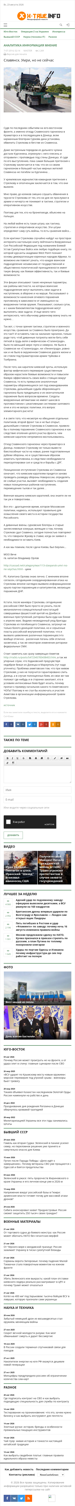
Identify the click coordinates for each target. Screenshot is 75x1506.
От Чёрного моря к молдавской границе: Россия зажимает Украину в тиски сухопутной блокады (33, 1248)
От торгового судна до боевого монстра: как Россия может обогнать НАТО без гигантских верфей (34, 1234)
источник (9, 705)
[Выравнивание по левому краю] (30, 758)
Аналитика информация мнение (30, 45)
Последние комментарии (52, 1469)
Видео (9, 846)
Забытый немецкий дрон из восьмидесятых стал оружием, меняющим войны (33, 1320)
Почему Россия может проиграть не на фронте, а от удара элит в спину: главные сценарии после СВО (35, 1062)
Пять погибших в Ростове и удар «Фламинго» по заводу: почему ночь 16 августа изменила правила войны (41, 927)
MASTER (28, 50)
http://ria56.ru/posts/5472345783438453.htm (30, 657)
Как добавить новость (19, 1469)
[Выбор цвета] (55, 758)
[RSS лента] (28, 1498)
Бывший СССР (12, 36)
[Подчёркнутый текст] (18, 758)
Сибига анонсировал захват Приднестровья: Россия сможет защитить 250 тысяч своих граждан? (35, 1211)
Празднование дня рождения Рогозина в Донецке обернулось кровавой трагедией (34, 1108)
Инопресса (58, 31)
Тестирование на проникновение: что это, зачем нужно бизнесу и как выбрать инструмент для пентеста (37, 1414)
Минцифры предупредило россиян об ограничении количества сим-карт (35, 1377)
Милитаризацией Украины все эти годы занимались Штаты (36, 1122)
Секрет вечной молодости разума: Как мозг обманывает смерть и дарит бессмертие (30, 1334)
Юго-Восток (10, 31)
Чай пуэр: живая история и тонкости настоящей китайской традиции (33, 1442)
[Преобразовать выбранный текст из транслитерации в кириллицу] (7, 763)
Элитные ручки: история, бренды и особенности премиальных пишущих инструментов (33, 1428)
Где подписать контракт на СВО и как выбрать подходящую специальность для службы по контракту (36, 1400)
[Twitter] (21, 1498)
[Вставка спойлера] (13, 763)
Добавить (13, 835)
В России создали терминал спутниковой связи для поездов (35, 1348)
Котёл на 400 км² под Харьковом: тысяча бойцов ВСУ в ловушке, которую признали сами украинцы (36, 1298)
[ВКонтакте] (14, 1498)
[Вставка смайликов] (48, 758)
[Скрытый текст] (62, 758)
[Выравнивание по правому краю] (42, 758)
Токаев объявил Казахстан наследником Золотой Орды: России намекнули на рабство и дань (37, 1093)
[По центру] (36, 758)
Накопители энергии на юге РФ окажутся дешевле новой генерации (34, 1363)
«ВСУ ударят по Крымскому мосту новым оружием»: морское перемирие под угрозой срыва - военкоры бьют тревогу (35, 1078)
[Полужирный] (7, 758)
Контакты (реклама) (22, 1474)
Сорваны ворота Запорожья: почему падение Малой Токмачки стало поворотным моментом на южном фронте (36, 1264)
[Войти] (67, 24)
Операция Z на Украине (35, 31)
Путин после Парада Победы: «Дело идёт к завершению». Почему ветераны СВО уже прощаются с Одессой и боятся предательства (37, 1164)
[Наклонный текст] (12, 758)
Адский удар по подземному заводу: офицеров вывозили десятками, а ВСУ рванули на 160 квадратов (41, 903)
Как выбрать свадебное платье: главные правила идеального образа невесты (34, 1457)
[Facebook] (7, 1498)
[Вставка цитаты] (67, 758)
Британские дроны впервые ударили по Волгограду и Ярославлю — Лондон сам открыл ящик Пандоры (42, 915)
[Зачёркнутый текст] (24, 758)
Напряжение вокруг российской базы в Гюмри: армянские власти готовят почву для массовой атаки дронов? (36, 1196)
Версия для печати (16, 54)
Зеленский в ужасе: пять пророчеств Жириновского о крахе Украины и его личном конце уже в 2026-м (36, 1180)
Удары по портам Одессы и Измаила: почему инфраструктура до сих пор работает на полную (40, 953)
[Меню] (5, 25)
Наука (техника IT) (34, 36)
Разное (52, 36)
